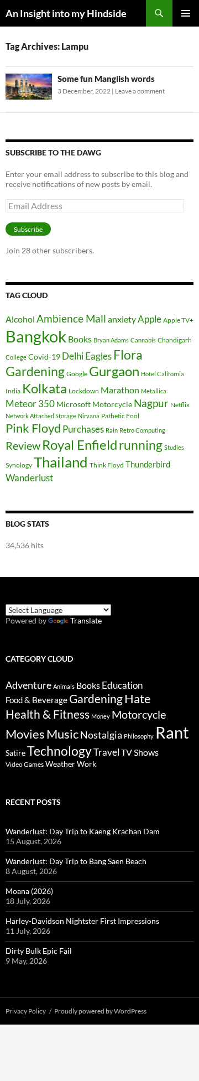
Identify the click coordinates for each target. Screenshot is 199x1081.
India (13, 391)
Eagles (98, 356)
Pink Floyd (33, 427)
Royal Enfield (79, 444)
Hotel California (162, 373)
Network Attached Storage (41, 415)
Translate (86, 620)
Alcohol (20, 319)
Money (100, 716)
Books (80, 339)
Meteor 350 (30, 403)
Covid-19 (44, 356)
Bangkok (36, 336)
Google (76, 374)
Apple (149, 319)
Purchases (83, 429)
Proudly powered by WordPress (100, 1011)
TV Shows (140, 752)
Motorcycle (112, 404)
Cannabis (143, 340)
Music (62, 734)
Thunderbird (147, 464)
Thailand (61, 462)
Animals (64, 686)
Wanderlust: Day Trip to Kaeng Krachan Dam (83, 831)
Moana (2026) (29, 891)
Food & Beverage (36, 700)
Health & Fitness (48, 714)
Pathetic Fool (120, 416)
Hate (137, 699)
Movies (25, 734)
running (141, 445)
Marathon (120, 389)
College (16, 357)
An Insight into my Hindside (66, 13)
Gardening (35, 371)
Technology (59, 751)
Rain (112, 430)
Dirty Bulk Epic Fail (39, 950)
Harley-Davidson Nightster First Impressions (82, 921)
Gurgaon (114, 371)
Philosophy (139, 736)
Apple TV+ (178, 320)
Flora (128, 354)
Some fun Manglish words (106, 79)
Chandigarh (175, 340)
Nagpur (151, 403)
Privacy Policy (26, 1011)
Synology (19, 465)
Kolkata (44, 388)
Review (23, 445)
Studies (174, 447)
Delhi (72, 356)
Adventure (28, 685)
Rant (172, 732)
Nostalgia (101, 735)
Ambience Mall (71, 318)
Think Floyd (107, 465)
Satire (15, 752)
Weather (60, 763)
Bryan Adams (111, 340)
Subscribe (28, 229)
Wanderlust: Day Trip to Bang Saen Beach (76, 861)
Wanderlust (29, 478)
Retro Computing (142, 430)
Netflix (180, 405)
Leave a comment (140, 91)
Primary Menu (185, 13)
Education (122, 685)
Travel (106, 752)
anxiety (122, 319)
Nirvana (89, 415)
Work (86, 763)
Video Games (25, 764)
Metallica (153, 390)
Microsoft (73, 404)
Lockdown (84, 391)
